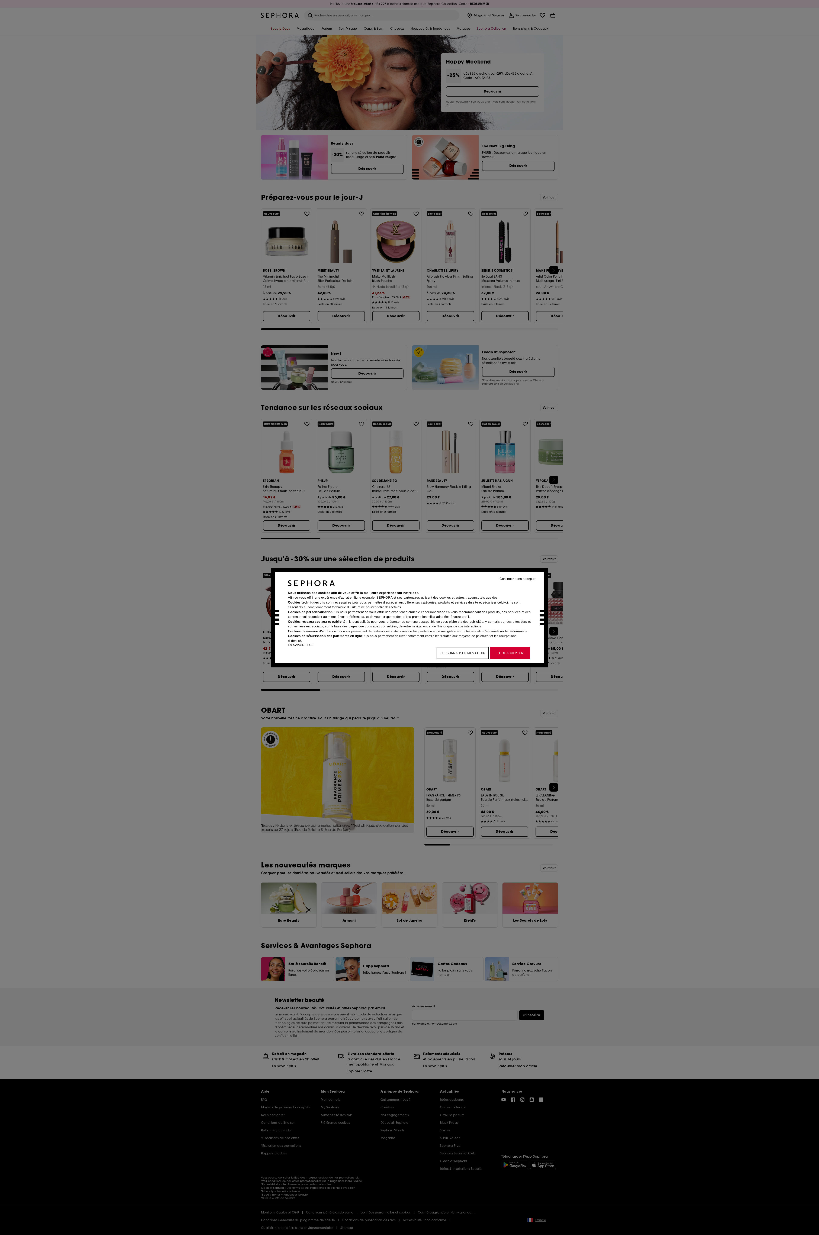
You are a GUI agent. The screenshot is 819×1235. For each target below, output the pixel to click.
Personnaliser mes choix (462, 652)
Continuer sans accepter (518, 578)
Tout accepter (510, 652)
